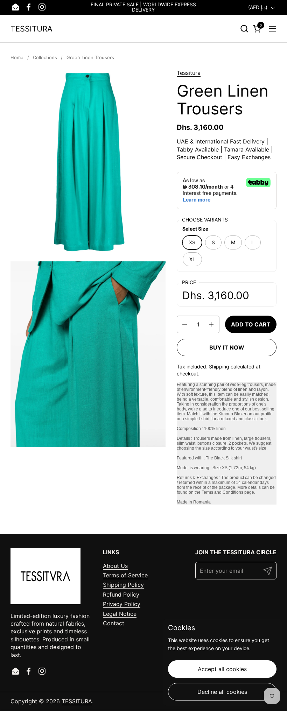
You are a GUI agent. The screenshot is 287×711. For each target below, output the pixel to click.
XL (192, 259)
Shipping (219, 366)
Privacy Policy (121, 603)
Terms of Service (125, 575)
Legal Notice (119, 613)
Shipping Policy (123, 584)
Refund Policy (121, 594)
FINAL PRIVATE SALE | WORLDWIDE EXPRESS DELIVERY (143, 7)
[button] (244, 28)
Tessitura (189, 72)
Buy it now (226, 347)
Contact (113, 623)
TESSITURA (31, 29)
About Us (115, 565)
